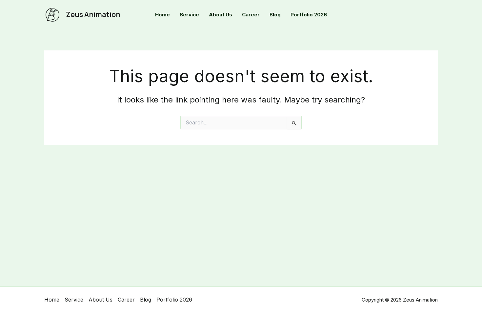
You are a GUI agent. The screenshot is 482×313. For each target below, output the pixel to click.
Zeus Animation (93, 14)
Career (126, 299)
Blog (145, 299)
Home (51, 299)
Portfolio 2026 (174, 299)
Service (74, 299)
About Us (100, 299)
